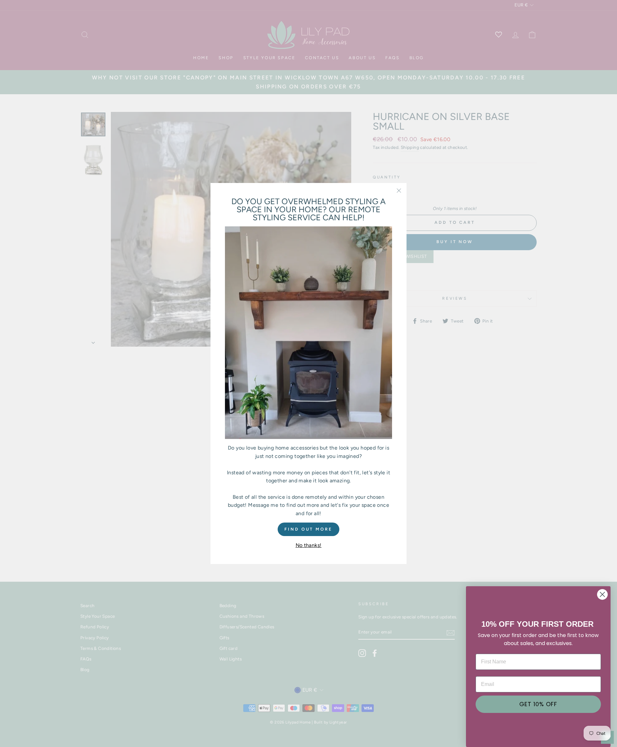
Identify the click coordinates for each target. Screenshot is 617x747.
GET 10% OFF (538, 704)
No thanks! (309, 545)
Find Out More (308, 528)
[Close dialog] (602, 594)
